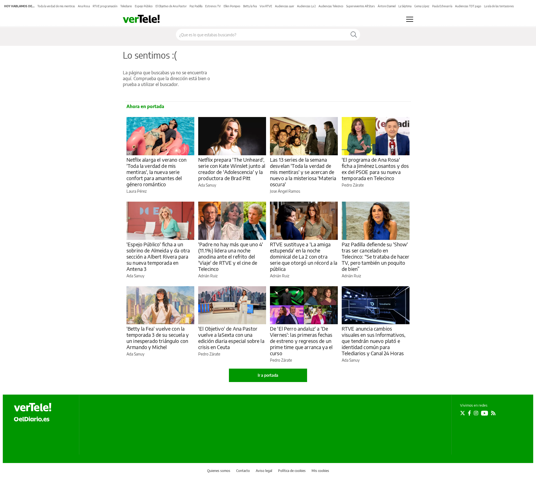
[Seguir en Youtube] (484, 413)
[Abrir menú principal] (409, 19)
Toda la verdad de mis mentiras (56, 6)
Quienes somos (218, 471)
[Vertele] (32, 407)
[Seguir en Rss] (493, 413)
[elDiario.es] (31, 419)
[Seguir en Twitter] (462, 413)
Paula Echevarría (442, 6)
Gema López (421, 6)
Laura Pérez (136, 191)
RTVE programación (105, 6)
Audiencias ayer (284, 6)
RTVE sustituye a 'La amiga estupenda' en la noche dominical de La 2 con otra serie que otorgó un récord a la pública (304, 256)
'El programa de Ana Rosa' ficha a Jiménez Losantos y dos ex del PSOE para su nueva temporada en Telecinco (375, 168)
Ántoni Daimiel (387, 6)
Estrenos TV (213, 6)
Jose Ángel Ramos (285, 191)
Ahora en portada (145, 106)
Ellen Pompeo (232, 6)
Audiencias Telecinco (331, 6)
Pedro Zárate (353, 185)
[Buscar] (353, 34)
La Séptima (404, 6)
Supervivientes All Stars (360, 6)
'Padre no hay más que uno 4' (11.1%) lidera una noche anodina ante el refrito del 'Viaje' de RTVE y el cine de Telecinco (230, 256)
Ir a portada (268, 375)
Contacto (243, 471)
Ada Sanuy (207, 185)
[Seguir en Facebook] (469, 413)
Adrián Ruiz (207, 275)
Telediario (126, 6)
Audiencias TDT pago (468, 6)
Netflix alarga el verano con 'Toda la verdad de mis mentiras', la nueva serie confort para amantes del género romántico (156, 171)
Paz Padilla (196, 6)
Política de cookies (292, 471)
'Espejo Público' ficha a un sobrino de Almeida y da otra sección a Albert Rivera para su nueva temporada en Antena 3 (158, 256)
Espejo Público (144, 6)
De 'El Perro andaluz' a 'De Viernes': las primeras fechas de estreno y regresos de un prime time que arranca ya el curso (301, 340)
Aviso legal (264, 471)
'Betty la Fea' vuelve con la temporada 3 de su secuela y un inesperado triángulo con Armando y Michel (157, 337)
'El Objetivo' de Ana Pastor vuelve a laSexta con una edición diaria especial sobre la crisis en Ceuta (231, 337)
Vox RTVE (266, 6)
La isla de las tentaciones (499, 6)
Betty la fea (250, 6)
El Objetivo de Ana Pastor (171, 6)
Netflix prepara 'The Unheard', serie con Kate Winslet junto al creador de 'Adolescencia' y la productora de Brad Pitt (231, 168)
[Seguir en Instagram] (476, 413)
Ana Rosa (84, 6)
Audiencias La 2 (306, 6)
